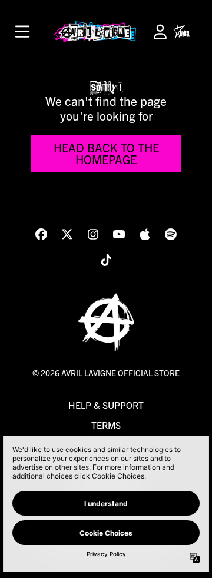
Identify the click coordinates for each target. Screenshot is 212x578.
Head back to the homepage (106, 153)
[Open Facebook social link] (41, 234)
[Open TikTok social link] (106, 260)
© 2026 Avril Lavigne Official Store (106, 372)
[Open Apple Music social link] (145, 234)
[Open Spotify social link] (171, 234)
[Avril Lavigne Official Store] (95, 31)
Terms (106, 425)
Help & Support (106, 405)
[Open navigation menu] (22, 32)
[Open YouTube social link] (119, 234)
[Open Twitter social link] (67, 234)
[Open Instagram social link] (93, 234)
